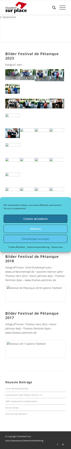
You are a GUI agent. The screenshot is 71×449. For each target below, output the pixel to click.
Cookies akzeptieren (35, 218)
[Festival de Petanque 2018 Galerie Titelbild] (35, 293)
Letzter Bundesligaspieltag (16, 388)
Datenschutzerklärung (38, 247)
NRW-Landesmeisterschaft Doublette (21, 401)
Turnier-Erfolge (12, 407)
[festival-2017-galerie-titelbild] (35, 349)
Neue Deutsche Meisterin (16, 413)
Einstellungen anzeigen (35, 238)
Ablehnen (35, 228)
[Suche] (52, 7)
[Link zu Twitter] (63, 444)
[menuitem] (52, 7)
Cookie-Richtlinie (16, 247)
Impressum (57, 247)
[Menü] (61, 7)
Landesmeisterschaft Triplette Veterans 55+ (24, 394)
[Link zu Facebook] (57, 444)
